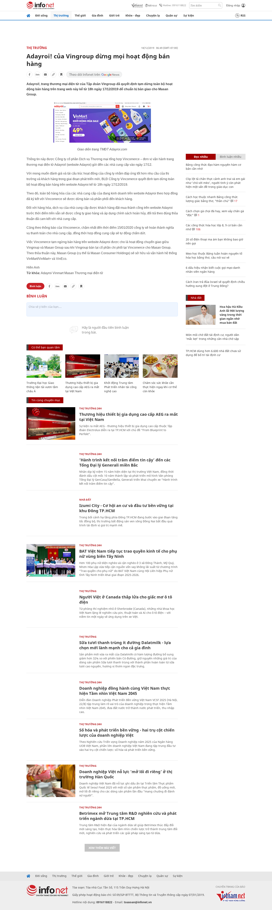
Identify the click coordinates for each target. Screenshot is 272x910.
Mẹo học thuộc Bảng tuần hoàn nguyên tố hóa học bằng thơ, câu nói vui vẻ (214, 255)
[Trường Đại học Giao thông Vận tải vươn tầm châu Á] (43, 366)
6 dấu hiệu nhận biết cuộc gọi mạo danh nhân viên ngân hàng (213, 270)
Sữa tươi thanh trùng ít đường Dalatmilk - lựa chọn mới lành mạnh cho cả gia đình (125, 645)
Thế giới (80, 15)
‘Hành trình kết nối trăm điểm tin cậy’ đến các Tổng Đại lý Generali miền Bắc (124, 462)
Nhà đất (85, 499)
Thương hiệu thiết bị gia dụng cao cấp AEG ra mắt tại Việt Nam (82, 387)
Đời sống (41, 15)
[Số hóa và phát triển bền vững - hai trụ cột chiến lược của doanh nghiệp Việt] (50, 739)
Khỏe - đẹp (132, 15)
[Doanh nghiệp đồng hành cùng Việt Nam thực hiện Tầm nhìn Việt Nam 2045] (50, 697)
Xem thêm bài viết (102, 848)
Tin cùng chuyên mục (45, 400)
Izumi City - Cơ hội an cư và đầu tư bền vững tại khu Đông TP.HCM (126, 508)
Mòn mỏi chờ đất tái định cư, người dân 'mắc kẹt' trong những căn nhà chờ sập (212, 337)
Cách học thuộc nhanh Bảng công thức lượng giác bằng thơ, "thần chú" (212, 199)
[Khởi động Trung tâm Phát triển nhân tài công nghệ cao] (121, 366)
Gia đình (97, 15)
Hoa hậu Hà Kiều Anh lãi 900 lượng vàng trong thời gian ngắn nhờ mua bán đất (232, 315)
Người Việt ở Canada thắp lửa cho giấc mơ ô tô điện (125, 599)
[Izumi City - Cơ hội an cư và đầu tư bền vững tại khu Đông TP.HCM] (50, 514)
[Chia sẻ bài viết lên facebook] (29, 74)
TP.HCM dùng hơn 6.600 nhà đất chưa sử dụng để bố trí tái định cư (213, 353)
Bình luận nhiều (230, 157)
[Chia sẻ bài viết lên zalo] (37, 74)
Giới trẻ (114, 15)
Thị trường (61, 15)
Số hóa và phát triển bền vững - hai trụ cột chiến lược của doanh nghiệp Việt (126, 732)
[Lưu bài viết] (61, 74)
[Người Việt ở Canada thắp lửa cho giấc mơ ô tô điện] (50, 606)
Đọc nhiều (201, 157)
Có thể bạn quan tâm (45, 347)
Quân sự (171, 15)
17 (235, 201)
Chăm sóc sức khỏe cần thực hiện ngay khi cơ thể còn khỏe (160, 387)
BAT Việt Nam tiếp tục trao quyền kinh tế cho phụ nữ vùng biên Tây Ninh (128, 553)
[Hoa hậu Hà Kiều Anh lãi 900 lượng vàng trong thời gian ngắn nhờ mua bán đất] (201, 315)
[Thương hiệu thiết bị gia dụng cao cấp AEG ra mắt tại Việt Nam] (82, 366)
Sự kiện (188, 15)
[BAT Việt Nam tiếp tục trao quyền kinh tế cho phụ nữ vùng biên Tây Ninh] (50, 560)
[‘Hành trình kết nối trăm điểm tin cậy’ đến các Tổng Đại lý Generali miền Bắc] (50, 469)
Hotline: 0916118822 (174, 5)
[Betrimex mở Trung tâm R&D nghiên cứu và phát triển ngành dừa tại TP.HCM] (50, 822)
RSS (243, 15)
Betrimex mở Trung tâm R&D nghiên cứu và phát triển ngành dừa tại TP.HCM (128, 816)
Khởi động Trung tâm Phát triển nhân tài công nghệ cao (120, 387)
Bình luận (35, 286)
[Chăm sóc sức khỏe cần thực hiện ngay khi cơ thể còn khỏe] (160, 366)
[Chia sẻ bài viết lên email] (45, 74)
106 (198, 229)
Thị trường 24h (90, 408)
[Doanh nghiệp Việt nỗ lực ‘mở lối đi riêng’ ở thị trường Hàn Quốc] (50, 781)
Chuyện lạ (153, 15)
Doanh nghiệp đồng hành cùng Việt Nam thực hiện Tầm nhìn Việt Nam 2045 (124, 690)
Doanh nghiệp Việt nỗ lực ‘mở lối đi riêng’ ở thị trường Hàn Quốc (125, 774)
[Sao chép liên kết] (53, 74)
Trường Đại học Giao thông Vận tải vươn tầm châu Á (42, 387)
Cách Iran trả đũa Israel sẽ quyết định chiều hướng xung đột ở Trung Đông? (215, 284)
